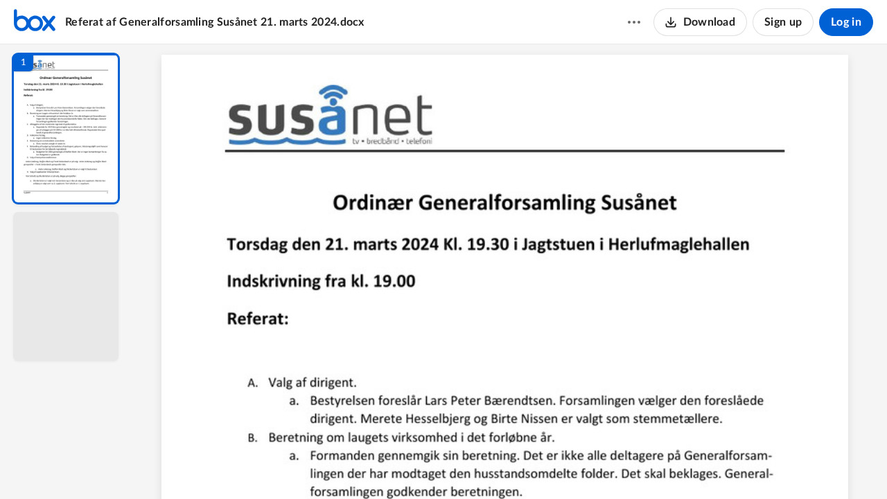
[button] (66, 128)
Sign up (783, 22)
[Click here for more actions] (634, 22)
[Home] (34, 22)
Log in (846, 22)
